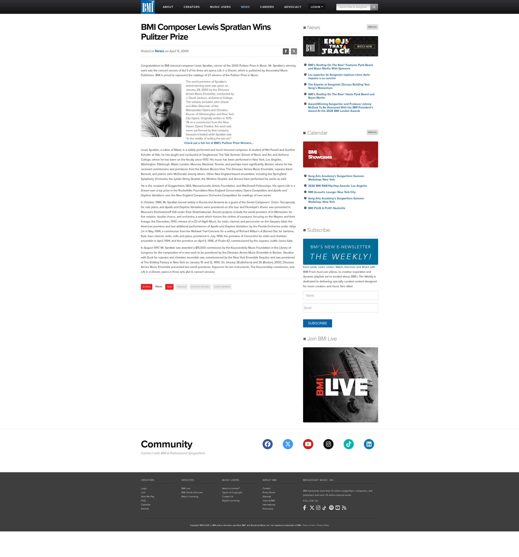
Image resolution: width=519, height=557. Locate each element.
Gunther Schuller (200, 286)
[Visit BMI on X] (288, 444)
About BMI (270, 480)
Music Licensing (189, 496)
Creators (147, 480)
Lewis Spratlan (222, 286)
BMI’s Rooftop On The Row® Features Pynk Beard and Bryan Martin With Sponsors (340, 66)
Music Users (230, 480)
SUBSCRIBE (317, 323)
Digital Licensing (230, 500)
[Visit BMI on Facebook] (268, 444)
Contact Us (227, 496)
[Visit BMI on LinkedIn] (369, 444)
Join (143, 492)
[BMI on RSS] (345, 507)
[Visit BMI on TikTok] (349, 444)
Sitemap (267, 496)
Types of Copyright (232, 492)
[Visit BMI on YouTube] (308, 444)
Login (144, 488)
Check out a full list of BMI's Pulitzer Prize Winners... (219, 143)
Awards (145, 508)
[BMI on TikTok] (325, 508)
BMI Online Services (192, 492)
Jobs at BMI (269, 500)
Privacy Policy (323, 525)
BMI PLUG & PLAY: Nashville (326, 208)
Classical (181, 286)
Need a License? (231, 488)
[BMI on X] (312, 507)
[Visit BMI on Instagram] (328, 444)
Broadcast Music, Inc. (319, 480)
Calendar (145, 504)
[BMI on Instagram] (319, 507)
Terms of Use (309, 525)
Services (187, 480)
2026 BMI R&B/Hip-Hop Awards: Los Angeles (337, 186)
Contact (266, 488)
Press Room (269, 492)
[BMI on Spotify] (332, 507)
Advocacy (268, 508)
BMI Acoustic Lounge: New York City (332, 192)
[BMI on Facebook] (306, 507)
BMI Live (185, 488)
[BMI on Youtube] (338, 507)
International (269, 504)
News (159, 51)
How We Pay (147, 496)
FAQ (143, 500)
